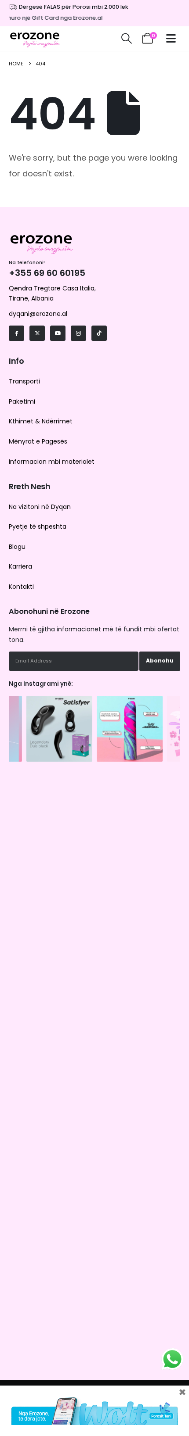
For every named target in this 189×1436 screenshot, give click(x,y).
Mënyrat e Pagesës (38, 441)
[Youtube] (57, 333)
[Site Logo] (35, 38)
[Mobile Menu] (173, 38)
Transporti (24, 381)
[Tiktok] (99, 333)
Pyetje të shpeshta (37, 526)
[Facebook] (16, 333)
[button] (126, 38)
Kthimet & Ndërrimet (41, 421)
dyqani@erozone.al (38, 313)
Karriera (20, 566)
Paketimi (22, 401)
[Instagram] (78, 333)
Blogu (17, 546)
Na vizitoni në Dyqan (40, 506)
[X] (37, 333)
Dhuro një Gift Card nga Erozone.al (49, 17)
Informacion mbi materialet (51, 461)
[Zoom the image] (59, 700)
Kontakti (21, 586)
